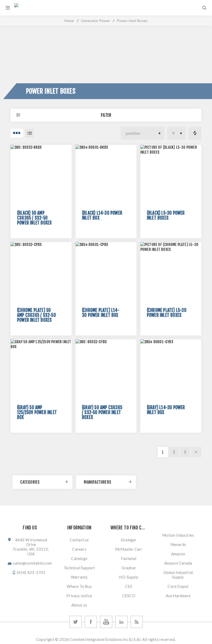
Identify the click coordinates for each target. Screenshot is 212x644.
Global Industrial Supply (178, 574)
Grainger (129, 539)
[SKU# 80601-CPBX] (106, 272)
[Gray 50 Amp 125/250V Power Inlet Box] (41, 369)
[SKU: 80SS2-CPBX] (41, 272)
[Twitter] (76, 622)
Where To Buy (79, 586)
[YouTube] (106, 622)
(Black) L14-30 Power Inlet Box (102, 215)
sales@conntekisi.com (32, 563)
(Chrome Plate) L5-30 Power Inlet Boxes (166, 313)
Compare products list (194, 133)
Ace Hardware (178, 595)
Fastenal (129, 558)
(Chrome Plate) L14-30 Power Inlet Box (100, 313)
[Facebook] (91, 622)
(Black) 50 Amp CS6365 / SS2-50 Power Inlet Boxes (34, 218)
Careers (79, 549)
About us (79, 605)
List (29, 133)
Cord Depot (178, 586)
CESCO (128, 595)
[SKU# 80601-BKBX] (106, 175)
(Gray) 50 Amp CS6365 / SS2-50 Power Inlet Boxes (102, 412)
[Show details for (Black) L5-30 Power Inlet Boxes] (170, 175)
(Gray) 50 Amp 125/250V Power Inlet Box (37, 412)
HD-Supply (128, 577)
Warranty (79, 577)
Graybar (129, 567)
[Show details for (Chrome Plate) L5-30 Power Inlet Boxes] (170, 272)
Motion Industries (178, 535)
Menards (178, 544)
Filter (106, 115)
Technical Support (79, 567)
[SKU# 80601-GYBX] (170, 369)
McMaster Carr (128, 549)
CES (128, 586)
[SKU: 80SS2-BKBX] (41, 175)
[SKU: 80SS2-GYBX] (106, 369)
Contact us (79, 539)
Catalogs (79, 558)
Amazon (178, 553)
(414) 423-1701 (31, 572)
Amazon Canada (178, 563)
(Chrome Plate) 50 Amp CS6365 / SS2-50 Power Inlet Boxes (36, 315)
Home (69, 20)
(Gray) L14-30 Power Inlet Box (166, 410)
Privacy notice (79, 595)
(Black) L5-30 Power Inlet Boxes (166, 215)
